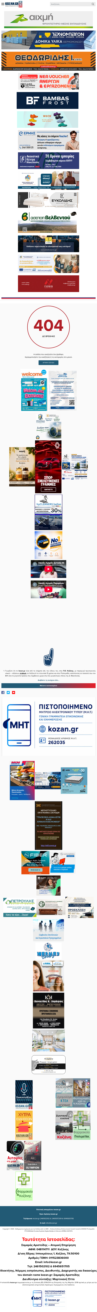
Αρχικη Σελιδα (48, 362)
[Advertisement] (48, 626)
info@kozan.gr (48, 1223)
